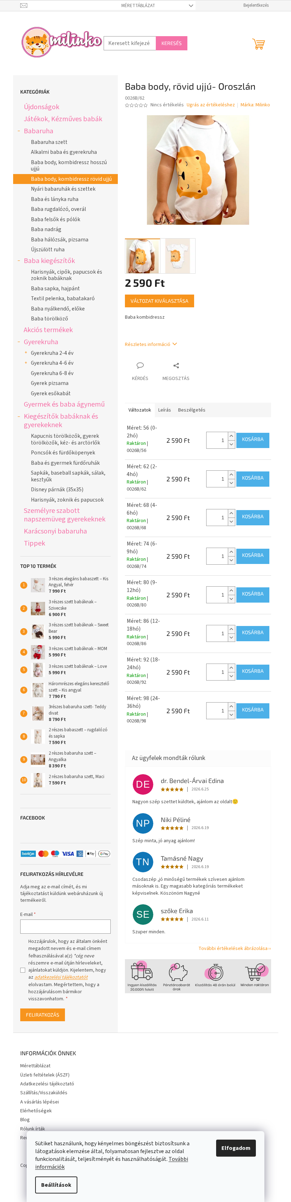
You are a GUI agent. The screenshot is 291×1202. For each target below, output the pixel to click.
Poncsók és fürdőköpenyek (63, 453)
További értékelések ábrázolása (233, 948)
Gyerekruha (41, 342)
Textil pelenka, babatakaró (63, 298)
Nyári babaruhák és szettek (63, 189)
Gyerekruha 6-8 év (52, 373)
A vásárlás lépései (39, 1102)
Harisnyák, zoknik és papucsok (67, 500)
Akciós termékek (48, 330)
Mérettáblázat (138, 5)
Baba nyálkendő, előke (58, 309)
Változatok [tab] (139, 410)
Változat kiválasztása (159, 301)
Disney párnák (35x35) (57, 489)
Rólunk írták (32, 1129)
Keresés (171, 43)
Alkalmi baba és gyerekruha (64, 152)
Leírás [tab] (164, 410)
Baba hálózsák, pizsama (59, 240)
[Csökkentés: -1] (231, 444)
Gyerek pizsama (49, 383)
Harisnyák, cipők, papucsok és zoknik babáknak (66, 275)
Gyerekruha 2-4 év (52, 353)
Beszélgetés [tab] (191, 410)
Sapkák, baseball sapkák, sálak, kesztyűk (68, 476)
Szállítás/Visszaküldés (43, 1092)
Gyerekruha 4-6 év (52, 363)
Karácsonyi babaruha (55, 531)
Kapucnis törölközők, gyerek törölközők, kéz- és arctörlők (65, 439)
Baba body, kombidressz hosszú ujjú (69, 165)
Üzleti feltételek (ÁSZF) (45, 1075)
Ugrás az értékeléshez (211, 105)
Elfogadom (236, 1148)
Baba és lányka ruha (54, 199)
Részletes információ (147, 344)
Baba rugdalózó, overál (58, 209)
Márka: (255, 104)
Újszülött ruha (48, 249)
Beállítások (56, 1185)
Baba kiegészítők (49, 261)
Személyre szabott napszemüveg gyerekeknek (64, 514)
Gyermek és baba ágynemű (64, 404)
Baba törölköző (49, 319)
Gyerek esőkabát (51, 393)
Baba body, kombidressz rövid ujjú (71, 179)
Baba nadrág (46, 229)
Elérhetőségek (36, 1110)
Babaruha (38, 131)
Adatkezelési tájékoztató (47, 1084)
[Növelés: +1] (231, 436)
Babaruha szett (49, 142)
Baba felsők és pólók (55, 219)
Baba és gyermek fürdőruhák (65, 463)
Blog (25, 1119)
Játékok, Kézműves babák (63, 119)
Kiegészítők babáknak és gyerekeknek (61, 420)
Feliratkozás (42, 1015)
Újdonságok (41, 107)
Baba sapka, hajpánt (55, 288)
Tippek (34, 543)
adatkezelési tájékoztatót (61, 977)
